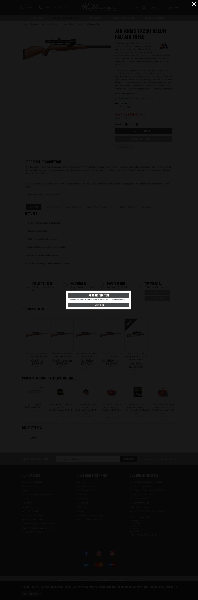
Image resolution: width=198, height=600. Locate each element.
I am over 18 (99, 305)
